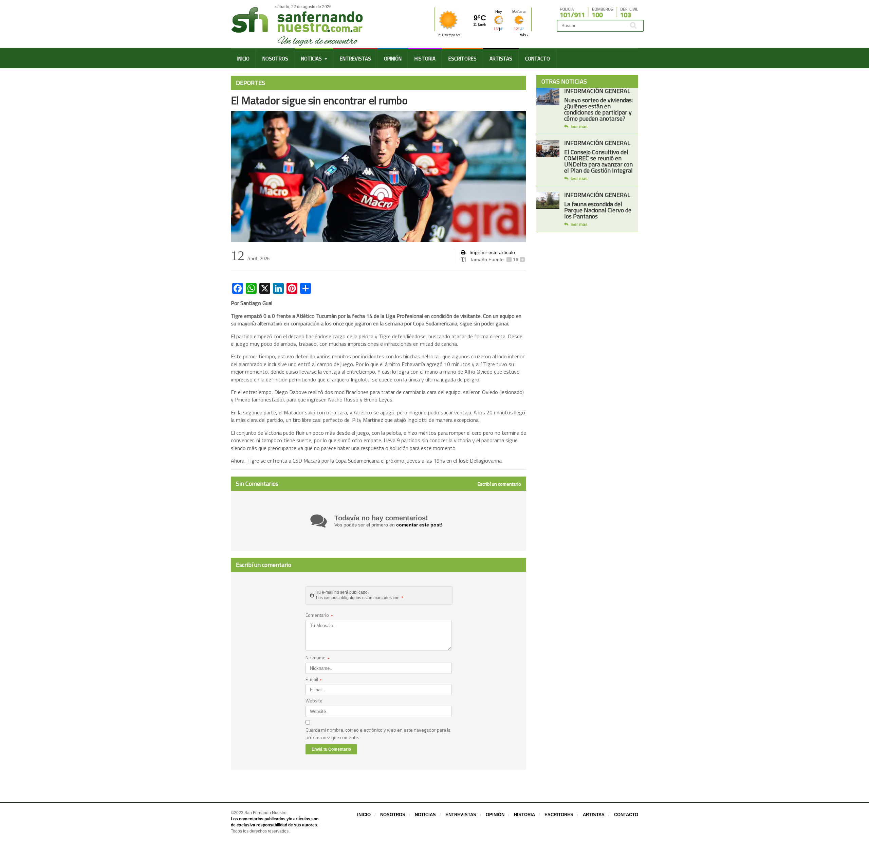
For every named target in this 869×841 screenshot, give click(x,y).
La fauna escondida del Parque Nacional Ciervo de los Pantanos (597, 210)
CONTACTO (537, 58)
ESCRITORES (462, 58)
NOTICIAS (425, 814)
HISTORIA (425, 58)
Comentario (319, 615)
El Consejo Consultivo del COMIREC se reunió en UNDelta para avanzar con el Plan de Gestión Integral (598, 161)
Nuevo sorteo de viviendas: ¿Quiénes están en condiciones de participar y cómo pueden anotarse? (598, 109)
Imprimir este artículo (491, 252)
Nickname (318, 658)
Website (314, 700)
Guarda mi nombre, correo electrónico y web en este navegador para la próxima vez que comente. (378, 733)
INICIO (243, 58)
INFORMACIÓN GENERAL (597, 90)
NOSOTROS (275, 58)
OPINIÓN (393, 58)
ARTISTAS (500, 58)
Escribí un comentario (499, 484)
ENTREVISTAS (355, 58)
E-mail (314, 680)
